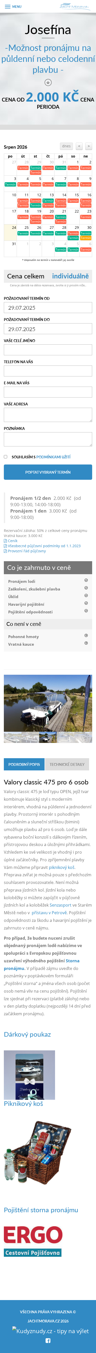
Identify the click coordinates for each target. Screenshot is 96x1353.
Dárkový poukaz (27, 1034)
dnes (66, 146)
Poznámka (14, 428)
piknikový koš (61, 867)
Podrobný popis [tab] (24, 764)
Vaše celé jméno (19, 340)
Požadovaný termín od (27, 298)
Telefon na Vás (18, 361)
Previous (10, 698)
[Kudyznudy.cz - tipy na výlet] (50, 1330)
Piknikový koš (23, 1103)
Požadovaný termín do (27, 319)
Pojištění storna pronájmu (41, 1209)
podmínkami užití (53, 456)
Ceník (12, 540)
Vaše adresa (16, 403)
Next (85, 698)
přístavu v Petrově (49, 912)
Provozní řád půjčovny (26, 550)
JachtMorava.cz (44, 1320)
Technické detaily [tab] (67, 764)
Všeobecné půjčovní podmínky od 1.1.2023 (44, 545)
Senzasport (60, 905)
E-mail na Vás (16, 382)
